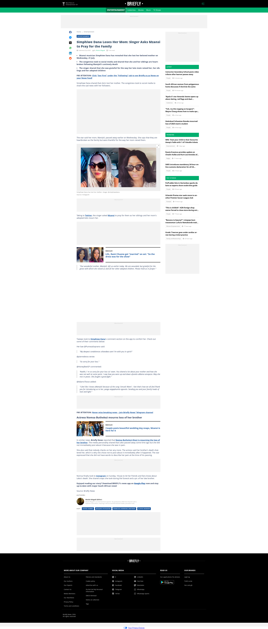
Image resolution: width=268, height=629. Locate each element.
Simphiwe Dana (98, 339)
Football (168, 201)
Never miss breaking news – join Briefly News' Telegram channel (122, 412)
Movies (141, 10)
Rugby (168, 158)
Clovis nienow (144, 509)
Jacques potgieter (103, 509)
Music (148, 10)
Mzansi (111, 215)
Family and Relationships (173, 238)
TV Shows (157, 10)
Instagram (101, 476)
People (168, 78)
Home (79, 32)
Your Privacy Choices (136, 628)
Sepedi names (88, 509)
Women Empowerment (173, 226)
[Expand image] (158, 146)
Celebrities (131, 10)
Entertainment (116, 10)
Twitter (88, 215)
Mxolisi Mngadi (100, 50)
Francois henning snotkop (124, 509)
